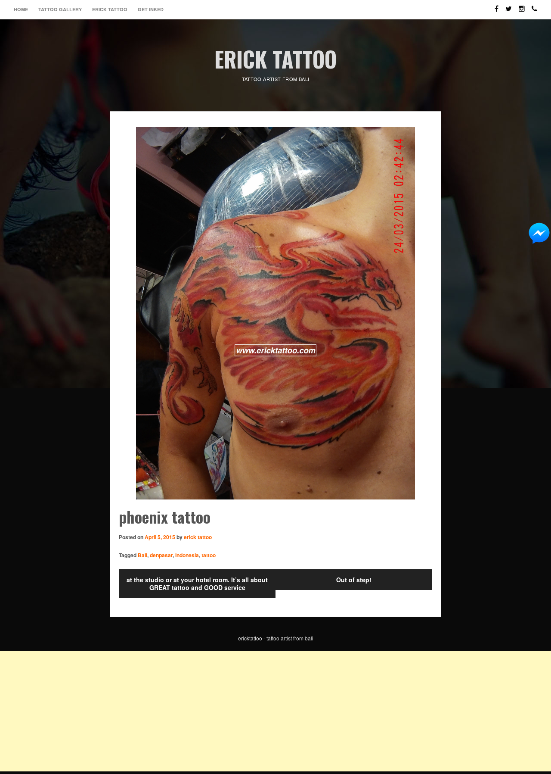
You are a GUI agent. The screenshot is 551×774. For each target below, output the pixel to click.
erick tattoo (198, 537)
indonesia (187, 555)
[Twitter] (508, 5)
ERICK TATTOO (275, 59)
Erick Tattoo (109, 9)
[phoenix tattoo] (275, 313)
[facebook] (496, 5)
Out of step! (353, 579)
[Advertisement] (258, 711)
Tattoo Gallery (60, 9)
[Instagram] (521, 5)
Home (21, 9)
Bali (142, 555)
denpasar (161, 555)
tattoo (208, 555)
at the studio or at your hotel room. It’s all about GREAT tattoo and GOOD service (197, 583)
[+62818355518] (534, 5)
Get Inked (151, 9)
